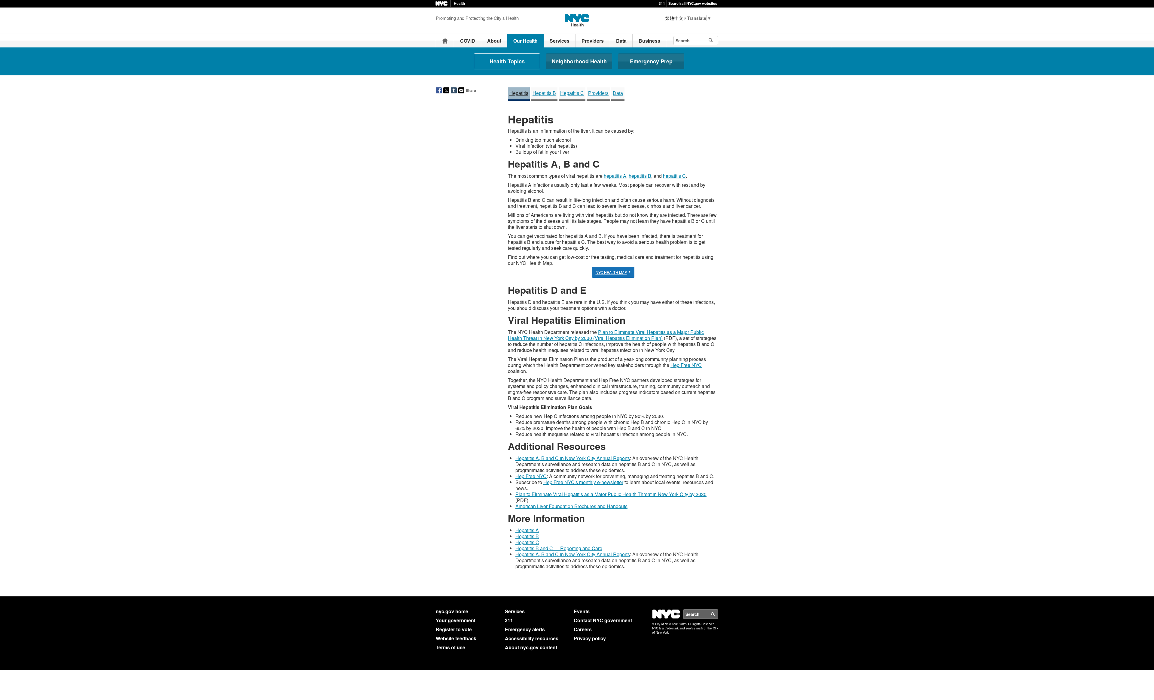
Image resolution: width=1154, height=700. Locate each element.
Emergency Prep (651, 61)
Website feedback (456, 638)
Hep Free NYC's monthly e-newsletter (583, 482)
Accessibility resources (531, 638)
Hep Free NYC (686, 365)
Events (582, 611)
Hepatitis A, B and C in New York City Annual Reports (572, 458)
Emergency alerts (525, 629)
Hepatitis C (572, 93)
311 (662, 3)
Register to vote (454, 629)
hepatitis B (640, 175)
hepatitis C (674, 175)
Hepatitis (518, 93)
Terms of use (450, 647)
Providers (593, 40)
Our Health (525, 40)
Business (649, 40)
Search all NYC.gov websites (692, 3)
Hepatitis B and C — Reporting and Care (558, 548)
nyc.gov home (452, 611)
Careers (583, 629)
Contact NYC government (603, 620)
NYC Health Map (611, 272)
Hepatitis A (527, 530)
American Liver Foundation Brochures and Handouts (571, 506)
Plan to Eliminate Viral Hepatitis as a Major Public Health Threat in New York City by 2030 (611, 494)
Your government (455, 620)
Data (621, 40)
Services (559, 40)
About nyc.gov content (531, 647)
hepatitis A (615, 175)
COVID (467, 40)
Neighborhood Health (579, 61)
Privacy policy (590, 638)
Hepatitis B (544, 93)
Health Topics (507, 61)
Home (445, 40)
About (494, 40)
